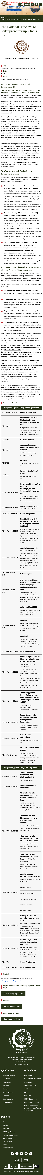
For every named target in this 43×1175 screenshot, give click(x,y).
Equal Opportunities (10, 1135)
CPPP (26, 1089)
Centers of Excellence (32, 1079)
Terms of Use (8, 1148)
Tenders (6, 1096)
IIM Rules (6, 1128)
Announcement (9, 1075)
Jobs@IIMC (7, 1082)
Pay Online (28, 1075)
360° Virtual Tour (30, 1099)
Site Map (27, 1096)
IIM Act (5, 1125)
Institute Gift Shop (31, 1102)
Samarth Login (8, 1099)
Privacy (5, 1144)
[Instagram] (30, 1153)
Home (3, 17)
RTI (4, 1122)
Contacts (28, 1082)
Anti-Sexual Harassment (7, 1139)
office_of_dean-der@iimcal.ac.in (12, 981)
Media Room (8, 1092)
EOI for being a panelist (13, 993)
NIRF (25, 1092)
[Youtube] (26, 1153)
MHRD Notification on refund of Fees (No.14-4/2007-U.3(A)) (33, 1108)
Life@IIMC (6, 1085)
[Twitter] (16, 1153)
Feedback (6, 1079)
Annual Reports (30, 1085)
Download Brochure (12, 1019)
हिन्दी (21, 4)
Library (5, 1089)
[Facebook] (12, 1153)
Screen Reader (26, 1166)
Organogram (8, 1102)
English (27, 4)
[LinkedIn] (21, 1153)
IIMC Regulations (9, 1132)
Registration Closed (12, 1006)
